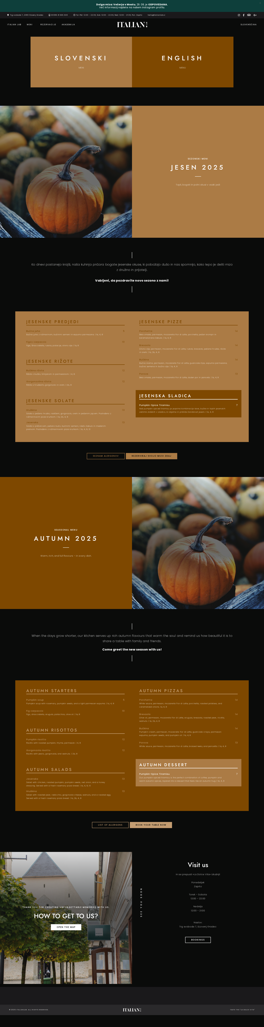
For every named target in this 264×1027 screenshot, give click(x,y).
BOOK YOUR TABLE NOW (151, 824)
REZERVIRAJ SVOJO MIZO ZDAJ (151, 456)
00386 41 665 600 (59, 15)
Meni (30, 24)
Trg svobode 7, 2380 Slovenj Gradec (26, 15)
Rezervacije (48, 24)
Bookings (198, 939)
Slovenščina (249, 24)
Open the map (66, 927)
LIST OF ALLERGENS (110, 824)
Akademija (68, 24)
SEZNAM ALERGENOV (106, 456)
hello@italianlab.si (156, 15)
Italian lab (14, 24)
